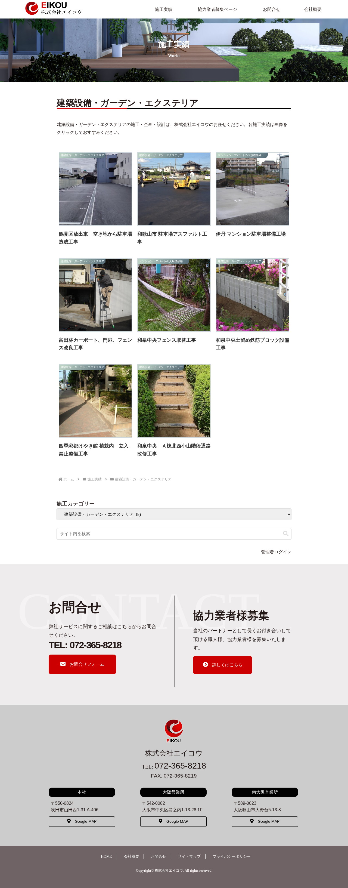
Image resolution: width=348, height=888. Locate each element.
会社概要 (313, 9)
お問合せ (271, 9)
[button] (286, 534)
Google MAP (86, 821)
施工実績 (163, 9)
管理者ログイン (276, 552)
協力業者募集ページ (217, 9)
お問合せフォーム (87, 664)
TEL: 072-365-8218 (85, 645)
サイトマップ (189, 856)
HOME (106, 856)
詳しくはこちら (227, 664)
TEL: (174, 767)
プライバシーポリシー (232, 856)
